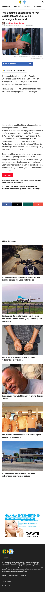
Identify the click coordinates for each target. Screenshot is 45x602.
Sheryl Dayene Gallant (16, 23)
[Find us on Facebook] (2, 586)
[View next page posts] (24, 193)
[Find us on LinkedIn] (5, 586)
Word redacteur (14, 575)
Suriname (17, 6)
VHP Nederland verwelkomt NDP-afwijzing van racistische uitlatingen (21, 435)
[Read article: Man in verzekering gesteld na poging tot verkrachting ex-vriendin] (22, 340)
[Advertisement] (22, 108)
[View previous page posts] (20, 193)
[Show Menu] (2, 2)
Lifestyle (27, 6)
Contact (4, 575)
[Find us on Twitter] (9, 585)
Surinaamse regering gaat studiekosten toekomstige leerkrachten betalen (18, 474)
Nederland (38, 6)
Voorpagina (6, 6)
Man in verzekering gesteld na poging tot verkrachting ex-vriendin (19, 358)
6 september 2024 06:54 (11, 25)
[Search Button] (42, 2)
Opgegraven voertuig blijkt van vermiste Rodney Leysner (22, 397)
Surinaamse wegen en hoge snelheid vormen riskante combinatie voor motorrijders (21, 181)
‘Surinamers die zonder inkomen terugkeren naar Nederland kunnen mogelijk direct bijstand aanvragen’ (21, 187)
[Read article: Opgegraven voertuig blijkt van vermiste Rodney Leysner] (22, 379)
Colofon (23, 575)
